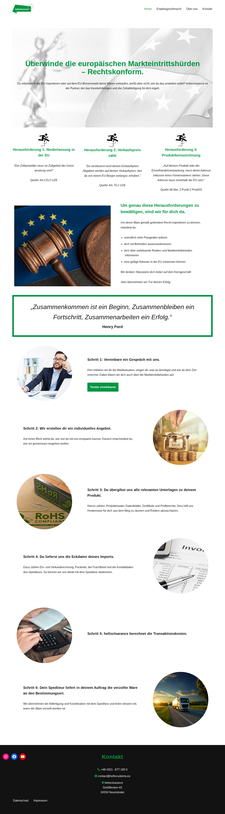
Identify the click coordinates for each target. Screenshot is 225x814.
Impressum (40, 800)
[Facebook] (14, 756)
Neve (15, 809)
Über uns (192, 8)
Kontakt (207, 8)
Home (148, 8)
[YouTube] (23, 756)
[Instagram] (6, 756)
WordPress (47, 809)
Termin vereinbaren (103, 387)
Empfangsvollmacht (169, 8)
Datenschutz (21, 800)
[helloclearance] (22, 8)
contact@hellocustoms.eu (114, 776)
